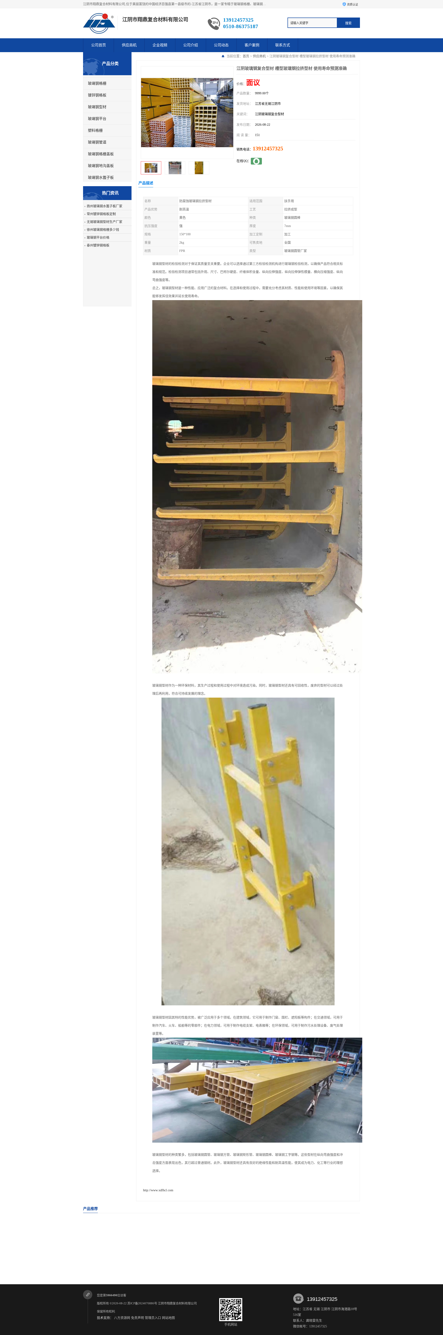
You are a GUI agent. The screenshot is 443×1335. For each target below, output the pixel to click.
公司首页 (98, 45)
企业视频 (160, 45)
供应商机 (129, 45)
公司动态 (221, 45)
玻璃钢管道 (97, 142)
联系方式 (282, 45)
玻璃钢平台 (97, 119)
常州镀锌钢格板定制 (101, 214)
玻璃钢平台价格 (98, 237)
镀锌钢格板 (97, 95)
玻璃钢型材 (97, 107)
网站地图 (168, 1318)
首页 (246, 56)
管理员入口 (153, 1318)
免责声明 (137, 1318)
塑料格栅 (95, 130)
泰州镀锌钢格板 (98, 245)
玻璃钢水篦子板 (101, 177)
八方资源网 (122, 1318)
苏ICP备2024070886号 (142, 1303)
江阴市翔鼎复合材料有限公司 (178, 1303)
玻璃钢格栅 (97, 83)
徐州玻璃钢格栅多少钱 (103, 229)
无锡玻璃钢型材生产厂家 (104, 222)
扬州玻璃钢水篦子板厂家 (104, 206)
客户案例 (252, 45)
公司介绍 (190, 45)
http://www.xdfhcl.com (158, 1190)
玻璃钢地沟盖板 (101, 166)
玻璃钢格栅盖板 (101, 154)
